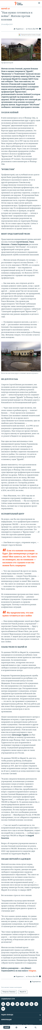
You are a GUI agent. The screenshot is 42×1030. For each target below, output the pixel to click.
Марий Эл (5, 9)
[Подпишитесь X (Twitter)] (13, 1004)
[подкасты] (16, 1027)
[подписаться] (3, 1009)
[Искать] (35, 1027)
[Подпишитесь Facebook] (8, 1004)
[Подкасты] (36, 1004)
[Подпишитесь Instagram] (27, 1004)
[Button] (18, 29)
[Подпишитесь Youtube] (17, 1004)
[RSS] (31, 1004)
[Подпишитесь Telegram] (22, 1004)
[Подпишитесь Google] (3, 1004)
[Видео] (26, 1027)
